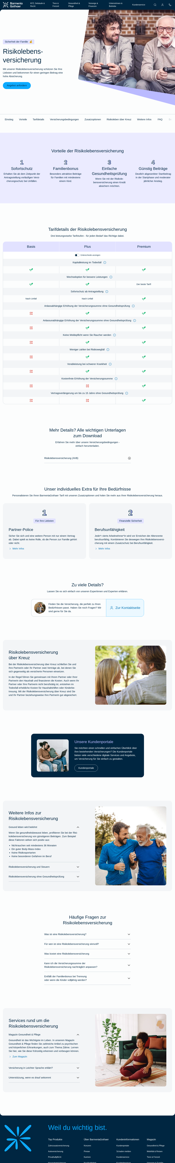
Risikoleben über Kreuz (119, 119)
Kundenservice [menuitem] (138, 5)
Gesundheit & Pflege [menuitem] (74, 4)
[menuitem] (155, 4)
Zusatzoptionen (93, 119)
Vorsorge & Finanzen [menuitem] (93, 4)
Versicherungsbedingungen (64, 119)
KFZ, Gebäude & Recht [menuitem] (37, 4)
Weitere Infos (144, 119)
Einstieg (9, 119)
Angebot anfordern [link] (17, 85)
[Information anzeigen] (104, 262)
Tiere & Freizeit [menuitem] (56, 4)
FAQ (160, 119)
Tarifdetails (38, 119)
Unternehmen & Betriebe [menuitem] (115, 4)
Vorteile (23, 119)
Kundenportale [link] (86, 768)
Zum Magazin (20, 1056)
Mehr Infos (18, 548)
